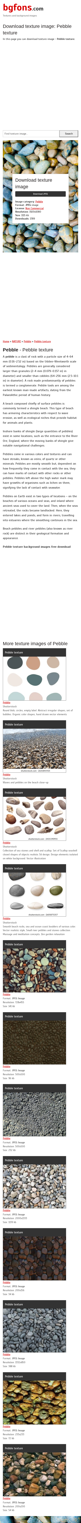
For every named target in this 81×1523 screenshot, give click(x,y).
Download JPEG (40, 194)
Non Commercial (34, 208)
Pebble (39, 201)
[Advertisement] (40, 84)
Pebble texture (14, 652)
